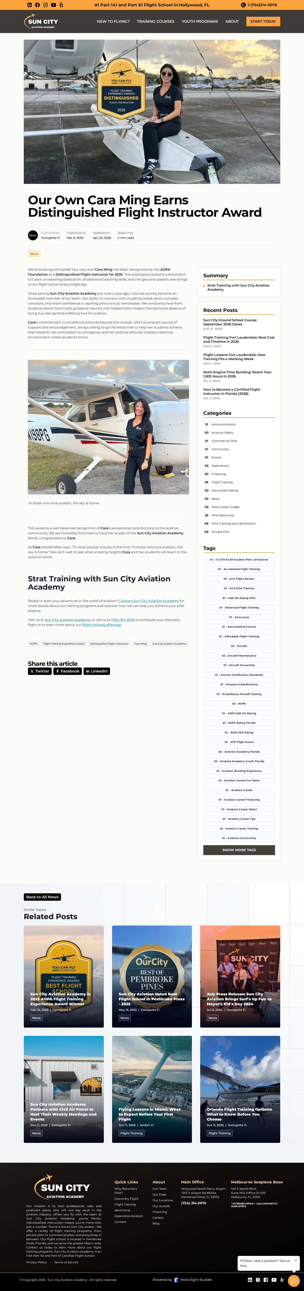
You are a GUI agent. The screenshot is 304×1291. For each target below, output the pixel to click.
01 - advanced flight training (239, 607)
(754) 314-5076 (123, 620)
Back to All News (42, 897)
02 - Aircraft (239, 645)
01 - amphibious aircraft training (239, 694)
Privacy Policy (36, 1262)
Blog (156, 1223)
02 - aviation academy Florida (239, 751)
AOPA (33, 643)
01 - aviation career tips (239, 818)
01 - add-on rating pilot (239, 598)
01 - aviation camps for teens (239, 780)
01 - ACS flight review (239, 578)
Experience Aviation (129, 1216)
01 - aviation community (239, 838)
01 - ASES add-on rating (239, 713)
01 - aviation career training (239, 828)
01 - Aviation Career (239, 790)
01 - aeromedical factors (239, 626)
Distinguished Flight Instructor (109, 643)
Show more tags (239, 850)
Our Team (160, 1189)
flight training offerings (101, 625)
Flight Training (125, 1204)
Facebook (70, 671)
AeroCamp (122, 1210)
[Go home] (63, 1187)
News (34, 254)
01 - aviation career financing (239, 799)
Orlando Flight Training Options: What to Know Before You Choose (239, 1114)
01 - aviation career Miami (239, 809)
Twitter (42, 671)
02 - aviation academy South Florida (239, 761)
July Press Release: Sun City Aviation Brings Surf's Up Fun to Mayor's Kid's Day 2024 (239, 999)
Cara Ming (140, 643)
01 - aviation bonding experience (239, 770)
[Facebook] (37, 5)
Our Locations (163, 1200)
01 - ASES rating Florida (239, 722)
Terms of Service (66, 1262)
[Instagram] (45, 5)
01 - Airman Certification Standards (239, 674)
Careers (158, 1218)
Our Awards (161, 1206)
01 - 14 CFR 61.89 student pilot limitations (239, 559)
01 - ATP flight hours (239, 742)
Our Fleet (159, 1194)
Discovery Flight (127, 1199)
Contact (120, 1222)
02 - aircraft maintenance (239, 655)
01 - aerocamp (239, 617)
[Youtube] (53, 5)
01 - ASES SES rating (239, 732)
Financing (160, 1212)
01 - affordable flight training (239, 636)
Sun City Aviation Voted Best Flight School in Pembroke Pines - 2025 (152, 999)
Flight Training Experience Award (63, 643)
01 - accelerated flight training (239, 569)
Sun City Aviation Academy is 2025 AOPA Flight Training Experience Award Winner (60, 999)
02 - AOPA (239, 703)
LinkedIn (99, 671)
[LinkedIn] (29, 4)
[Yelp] (61, 4)
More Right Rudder (196, 1280)
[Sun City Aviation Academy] (42, 21)
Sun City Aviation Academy (67, 620)
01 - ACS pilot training (239, 588)
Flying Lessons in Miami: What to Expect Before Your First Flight (150, 1114)
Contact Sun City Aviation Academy (149, 601)
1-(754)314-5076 (262, 5)
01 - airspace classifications (239, 684)
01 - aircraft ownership (239, 665)
